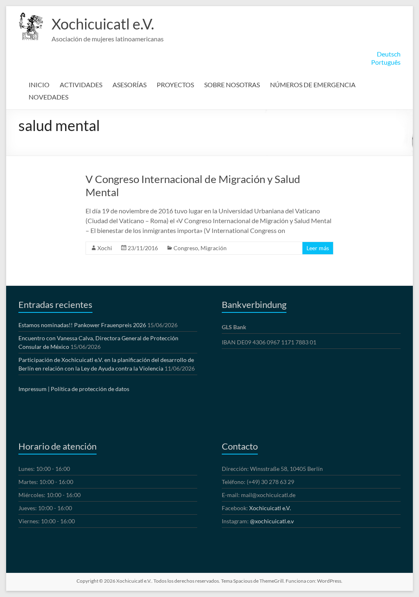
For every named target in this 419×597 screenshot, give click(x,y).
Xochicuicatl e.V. (103, 24)
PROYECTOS (175, 84)
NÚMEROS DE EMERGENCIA (313, 84)
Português (386, 62)
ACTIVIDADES (81, 84)
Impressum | (34, 388)
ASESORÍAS (129, 84)
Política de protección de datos (90, 388)
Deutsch (389, 54)
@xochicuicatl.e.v (272, 521)
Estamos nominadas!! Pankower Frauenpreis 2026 (82, 324)
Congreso (185, 247)
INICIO (39, 84)
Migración (213, 247)
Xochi (104, 247)
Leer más (317, 247)
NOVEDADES (48, 97)
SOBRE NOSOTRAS (232, 84)
